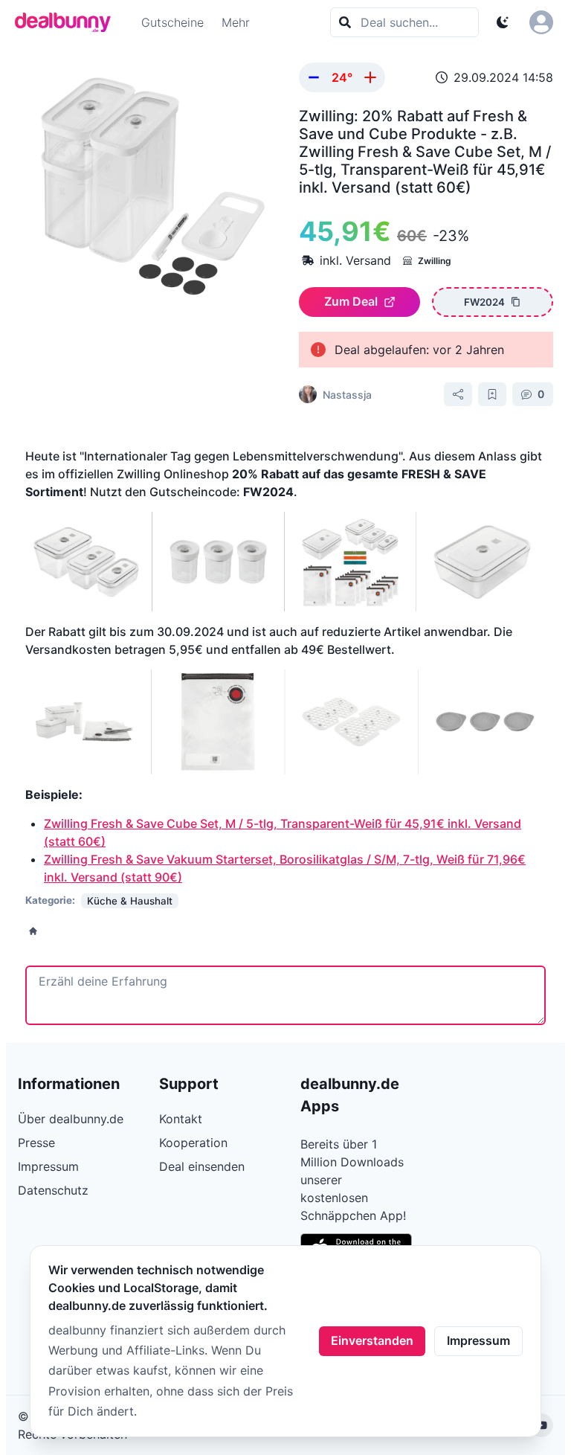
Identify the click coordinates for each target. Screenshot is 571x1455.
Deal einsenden (202, 1166)
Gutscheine (172, 22)
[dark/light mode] (502, 22)
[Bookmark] (492, 394)
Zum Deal (351, 301)
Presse (36, 1142)
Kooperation (193, 1142)
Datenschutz (53, 1190)
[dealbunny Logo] (67, 22)
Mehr (236, 22)
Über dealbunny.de (70, 1118)
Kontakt (180, 1118)
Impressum (478, 1340)
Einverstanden (372, 1340)
